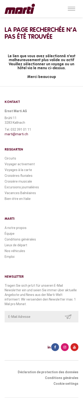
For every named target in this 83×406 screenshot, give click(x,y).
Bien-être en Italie (18, 199)
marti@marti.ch (16, 134)
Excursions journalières (22, 187)
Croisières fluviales (19, 175)
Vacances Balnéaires (20, 193)
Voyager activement (20, 164)
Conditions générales (20, 239)
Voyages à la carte (18, 170)
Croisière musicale (18, 181)
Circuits (10, 158)
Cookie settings (65, 383)
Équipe (10, 233)
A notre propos (16, 228)
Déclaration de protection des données (48, 372)
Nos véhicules (15, 251)
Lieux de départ (16, 245)
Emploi (10, 257)
